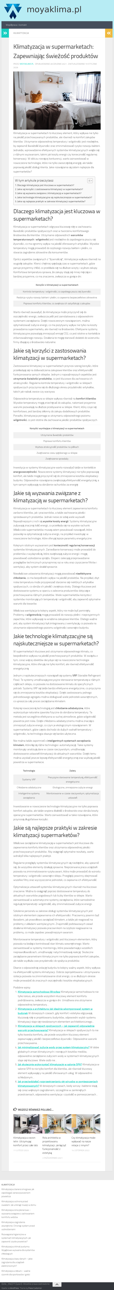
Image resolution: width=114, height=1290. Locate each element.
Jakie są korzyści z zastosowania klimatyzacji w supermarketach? (50, 189)
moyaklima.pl (27, 64)
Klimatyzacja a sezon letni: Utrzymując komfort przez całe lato (25, 1141)
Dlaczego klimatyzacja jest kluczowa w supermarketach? (45, 185)
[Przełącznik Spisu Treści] (88, 180)
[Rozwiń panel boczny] (5, 33)
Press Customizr (35, 1288)
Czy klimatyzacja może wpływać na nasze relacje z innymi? (83, 1141)
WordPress (14, 1288)
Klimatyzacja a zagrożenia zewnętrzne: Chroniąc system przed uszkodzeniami (18, 1226)
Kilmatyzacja (21, 33)
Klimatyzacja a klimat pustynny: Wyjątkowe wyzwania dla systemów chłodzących (18, 1250)
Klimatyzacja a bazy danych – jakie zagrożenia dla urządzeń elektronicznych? (17, 1262)
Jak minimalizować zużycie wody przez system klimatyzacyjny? (54, 1047)
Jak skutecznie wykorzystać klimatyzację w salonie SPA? (50, 1064)
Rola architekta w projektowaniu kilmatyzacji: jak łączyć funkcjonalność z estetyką (54, 1145)
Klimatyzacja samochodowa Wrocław (39, 991)
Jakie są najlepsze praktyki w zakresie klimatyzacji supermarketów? (51, 201)
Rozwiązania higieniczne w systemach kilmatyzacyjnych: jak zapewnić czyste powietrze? (16, 1238)
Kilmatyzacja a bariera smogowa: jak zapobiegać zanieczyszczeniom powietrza (17, 1193)
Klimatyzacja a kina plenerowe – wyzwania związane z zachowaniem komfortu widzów (17, 1214)
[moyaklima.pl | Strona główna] (42, 10)
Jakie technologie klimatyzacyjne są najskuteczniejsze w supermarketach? (54, 197)
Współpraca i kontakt (16, 24)
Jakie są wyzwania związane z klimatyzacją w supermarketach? (49, 193)
